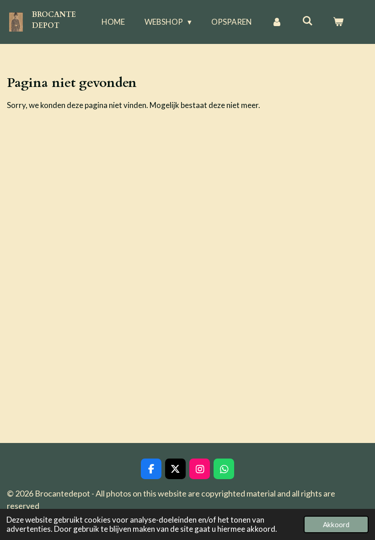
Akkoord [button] (336, 524)
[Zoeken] (307, 21)
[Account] (277, 22)
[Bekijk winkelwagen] (338, 22)
